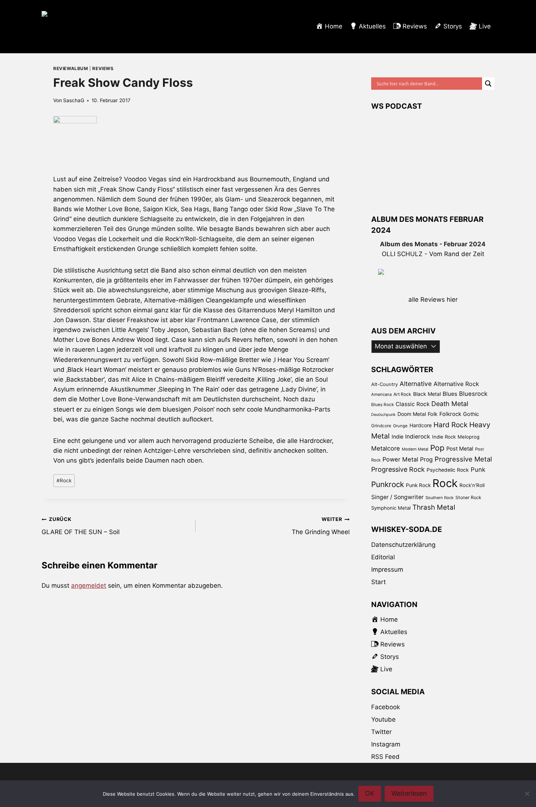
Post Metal (459, 448)
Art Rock (402, 394)
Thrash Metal (433, 507)
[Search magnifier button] (488, 83)
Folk (433, 414)
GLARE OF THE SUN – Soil (81, 526)
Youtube (383, 719)
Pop (437, 447)
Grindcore (381, 425)
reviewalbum (70, 68)
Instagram (385, 744)
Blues (450, 393)
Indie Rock (444, 437)
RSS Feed (385, 756)
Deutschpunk (383, 414)
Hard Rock (450, 425)
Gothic (471, 414)
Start (378, 582)
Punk (478, 469)
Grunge (400, 425)
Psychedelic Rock (448, 470)
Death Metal (449, 404)
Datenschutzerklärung (403, 544)
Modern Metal (415, 449)
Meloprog (468, 437)
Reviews (102, 68)
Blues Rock (382, 404)
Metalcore (385, 448)
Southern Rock (440, 497)
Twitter (381, 731)
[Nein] (527, 793)
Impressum (387, 569)
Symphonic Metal (391, 508)
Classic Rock (413, 404)
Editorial (383, 557)
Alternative (416, 383)
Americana (381, 394)
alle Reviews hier (433, 299)
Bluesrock (473, 393)
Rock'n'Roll (472, 485)
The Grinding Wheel (320, 526)
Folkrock (450, 414)
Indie (397, 436)
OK (369, 793)
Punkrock (387, 484)
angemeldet (88, 585)
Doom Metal (411, 414)
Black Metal (427, 394)
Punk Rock (418, 485)
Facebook (385, 707)
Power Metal (400, 459)
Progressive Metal (463, 459)
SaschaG (73, 100)
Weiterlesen (409, 793)
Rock (64, 480)
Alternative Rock (456, 383)
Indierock (417, 436)
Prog (426, 459)
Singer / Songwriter (397, 497)
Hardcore (420, 425)
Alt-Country (384, 384)
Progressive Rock (398, 469)
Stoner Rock (468, 497)
